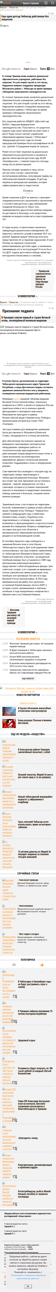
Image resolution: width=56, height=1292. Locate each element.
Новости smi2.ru (28, 703)
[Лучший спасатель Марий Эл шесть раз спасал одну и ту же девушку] (9, 776)
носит (17, 399)
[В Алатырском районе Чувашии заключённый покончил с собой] (9, 751)
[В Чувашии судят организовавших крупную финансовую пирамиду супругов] (9, 1137)
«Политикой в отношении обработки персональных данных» (28, 1277)
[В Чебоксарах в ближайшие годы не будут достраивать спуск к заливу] (9, 984)
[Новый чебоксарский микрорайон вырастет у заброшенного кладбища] (9, 799)
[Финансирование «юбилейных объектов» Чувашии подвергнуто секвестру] (9, 943)
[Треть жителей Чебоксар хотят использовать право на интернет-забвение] (9, 824)
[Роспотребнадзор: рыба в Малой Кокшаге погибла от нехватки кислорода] (9, 1194)
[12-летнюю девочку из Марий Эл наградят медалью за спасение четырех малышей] (9, 854)
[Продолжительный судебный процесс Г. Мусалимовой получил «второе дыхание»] (9, 917)
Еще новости (28, 678)
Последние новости (28, 638)
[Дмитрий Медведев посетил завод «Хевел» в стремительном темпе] (9, 890)
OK (28, 1286)
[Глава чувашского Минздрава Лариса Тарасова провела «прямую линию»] (9, 1166)
